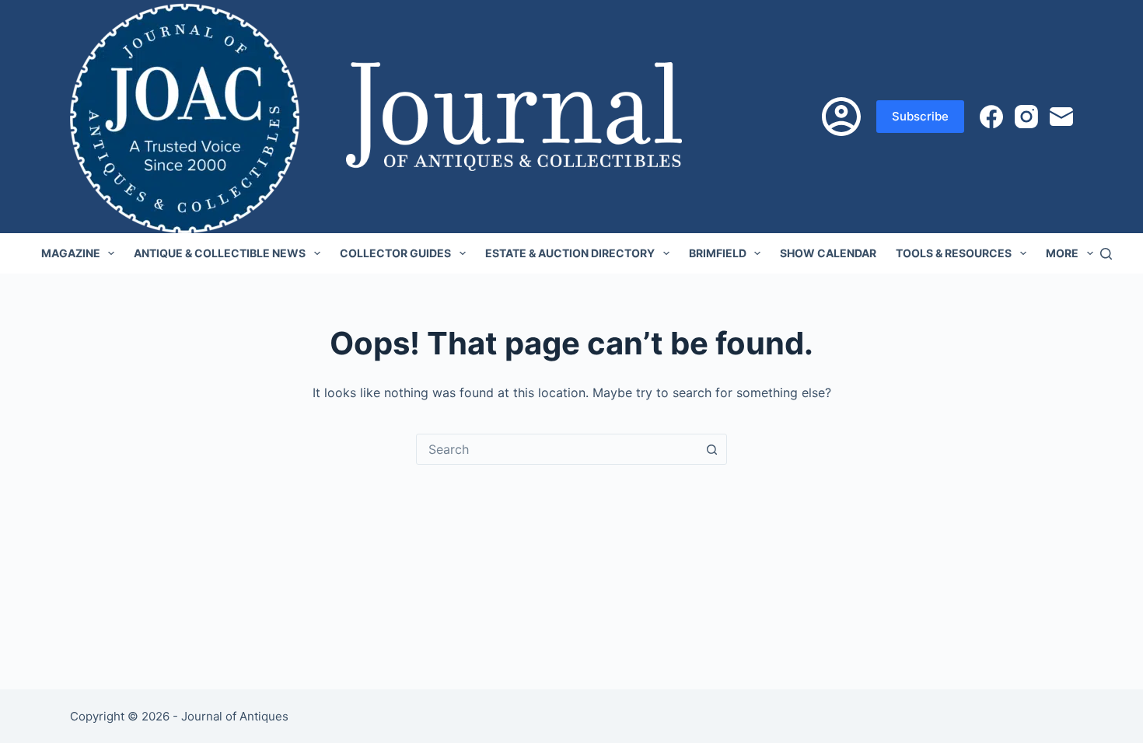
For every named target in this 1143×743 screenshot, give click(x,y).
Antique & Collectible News (220, 253)
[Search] (1106, 254)
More (1062, 253)
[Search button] (711, 449)
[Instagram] (1026, 116)
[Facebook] (991, 116)
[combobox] (557, 449)
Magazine (70, 253)
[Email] (1061, 116)
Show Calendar (828, 253)
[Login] (841, 116)
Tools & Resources (954, 253)
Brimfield (717, 253)
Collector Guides (395, 253)
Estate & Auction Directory (570, 253)
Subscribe (920, 116)
